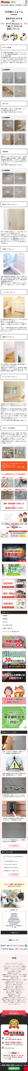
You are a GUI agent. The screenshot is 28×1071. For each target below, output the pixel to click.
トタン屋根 (23, 976)
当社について (15, 932)
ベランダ (13, 969)
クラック (8, 963)
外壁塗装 (5, 615)
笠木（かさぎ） (20, 983)
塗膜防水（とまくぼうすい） (14, 973)
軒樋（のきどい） (12, 1001)
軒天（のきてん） (11, 992)
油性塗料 (24, 966)
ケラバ (19, 994)
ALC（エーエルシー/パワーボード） (11, 966)
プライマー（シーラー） (11, 965)
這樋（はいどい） (19, 987)
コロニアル (16, 1004)
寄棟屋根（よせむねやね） (14, 996)
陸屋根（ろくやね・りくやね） (10, 974)
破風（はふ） (19, 992)
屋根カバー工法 (14, 978)
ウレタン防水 (11, 971)
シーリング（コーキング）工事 (17, 968)
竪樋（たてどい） (22, 1001)
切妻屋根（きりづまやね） (9, 997)
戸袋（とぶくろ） (10, 986)
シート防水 (18, 971)
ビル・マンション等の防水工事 (11, 631)
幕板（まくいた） (9, 987)
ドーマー (25, 999)
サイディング (21, 965)
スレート (11, 1004)
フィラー (21, 963)
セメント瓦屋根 (22, 974)
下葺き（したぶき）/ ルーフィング (14, 981)
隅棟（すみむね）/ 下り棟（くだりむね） (12, 999)
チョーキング (14, 963)
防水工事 (5, 622)
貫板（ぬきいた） (12, 994)
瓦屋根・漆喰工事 (7, 628)
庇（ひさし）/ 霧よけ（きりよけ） (14, 984)
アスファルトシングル (20, 1002)
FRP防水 (12, 1002)
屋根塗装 (5, 619)
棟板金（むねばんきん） (17, 991)
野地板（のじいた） (10, 983)
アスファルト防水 (20, 969)
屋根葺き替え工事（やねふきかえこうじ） (12, 979)
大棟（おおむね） (21, 997)
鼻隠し (4, 1001)
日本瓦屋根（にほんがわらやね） (11, 976)
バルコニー (7, 969)
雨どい (8, 991)
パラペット (6, 1002)
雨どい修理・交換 (7, 625)
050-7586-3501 (13, 1042)
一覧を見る (15, 845)
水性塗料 (6, 968)
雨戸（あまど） (19, 986)
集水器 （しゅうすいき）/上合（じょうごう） (14, 989)
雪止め (25, 979)
